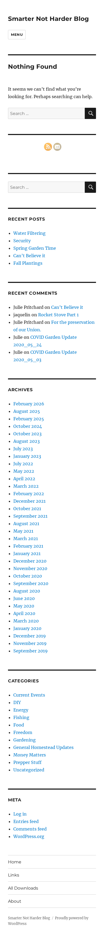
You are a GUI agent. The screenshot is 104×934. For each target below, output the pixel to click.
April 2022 (24, 478)
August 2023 (26, 441)
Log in (20, 814)
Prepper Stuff (27, 762)
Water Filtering (29, 233)
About (14, 901)
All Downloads (23, 888)
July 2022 (23, 463)
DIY (17, 702)
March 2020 (26, 621)
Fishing (21, 717)
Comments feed (30, 829)
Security (22, 240)
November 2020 (30, 568)
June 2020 (24, 598)
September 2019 (30, 651)
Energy (20, 710)
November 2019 (30, 643)
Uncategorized (28, 769)
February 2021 (28, 546)
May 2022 (23, 471)
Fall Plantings (27, 263)
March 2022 (26, 486)
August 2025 (26, 411)
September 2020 (30, 583)
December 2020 (29, 561)
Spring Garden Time (34, 248)
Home (14, 861)
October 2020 (27, 576)
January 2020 (27, 628)
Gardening (24, 740)
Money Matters (29, 755)
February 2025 (28, 418)
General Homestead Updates (43, 747)
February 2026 (28, 403)
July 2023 (23, 448)
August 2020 (26, 591)
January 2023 (27, 456)
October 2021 (27, 508)
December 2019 (29, 636)
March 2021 (25, 538)
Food (18, 725)
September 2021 (30, 516)
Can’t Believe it (29, 255)
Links (13, 875)
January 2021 (27, 553)
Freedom (22, 732)
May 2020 (23, 606)
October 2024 (27, 426)
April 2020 (24, 613)
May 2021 (23, 531)
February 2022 (28, 493)
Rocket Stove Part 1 (58, 314)
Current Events (29, 695)
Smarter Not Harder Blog (48, 18)
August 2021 (26, 523)
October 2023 (27, 433)
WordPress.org (28, 836)
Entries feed (26, 821)
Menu (17, 34)
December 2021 (29, 501)
